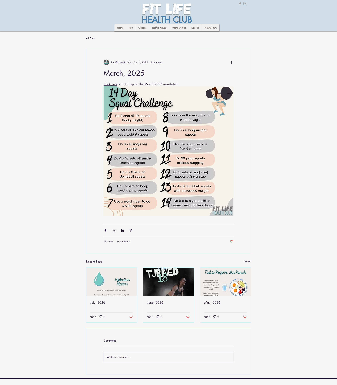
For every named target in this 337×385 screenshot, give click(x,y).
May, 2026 (212, 302)
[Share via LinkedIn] (122, 230)
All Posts (90, 38)
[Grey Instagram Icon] (245, 3)
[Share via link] (131, 230)
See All (247, 261)
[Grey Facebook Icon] (240, 3)
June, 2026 (155, 302)
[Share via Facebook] (105, 230)
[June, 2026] (168, 282)
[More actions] (231, 62)
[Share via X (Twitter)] (113, 230)
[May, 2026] (225, 282)
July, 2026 (97, 302)
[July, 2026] (111, 282)
